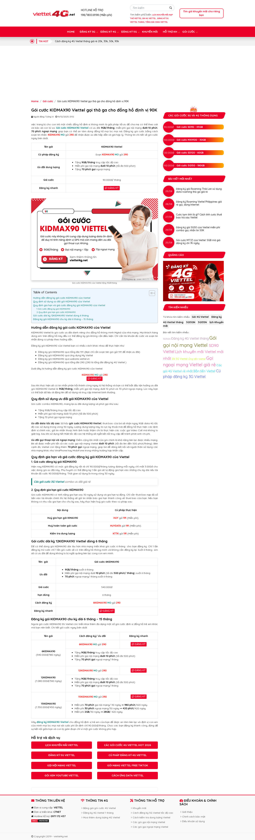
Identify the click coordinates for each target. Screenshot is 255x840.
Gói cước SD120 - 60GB (190, 152)
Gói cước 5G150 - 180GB (191, 165)
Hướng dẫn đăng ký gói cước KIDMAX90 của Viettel (62, 297)
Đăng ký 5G (129, 31)
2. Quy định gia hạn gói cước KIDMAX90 (56, 312)
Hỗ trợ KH (170, 31)
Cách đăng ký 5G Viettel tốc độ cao (153, 812)
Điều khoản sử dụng (193, 821)
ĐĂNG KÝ (112, 188)
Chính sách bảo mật (193, 816)
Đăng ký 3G (87, 31)
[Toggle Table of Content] (150, 293)
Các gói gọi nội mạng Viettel (149, 822)
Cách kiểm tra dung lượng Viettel (151, 817)
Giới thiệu (187, 811)
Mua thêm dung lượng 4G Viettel (101, 817)
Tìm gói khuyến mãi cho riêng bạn (201, 13)
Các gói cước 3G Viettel (49, 481)
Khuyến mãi (150, 31)
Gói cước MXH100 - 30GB (191, 139)
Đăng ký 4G (108, 31)
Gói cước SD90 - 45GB (190, 127)
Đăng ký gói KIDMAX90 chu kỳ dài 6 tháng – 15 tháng (63, 319)
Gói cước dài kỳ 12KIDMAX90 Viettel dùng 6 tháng (61, 315)
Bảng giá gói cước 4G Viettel (99, 808)
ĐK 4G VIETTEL (149, 18)
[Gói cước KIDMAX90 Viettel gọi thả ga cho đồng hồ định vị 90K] (53, 13)
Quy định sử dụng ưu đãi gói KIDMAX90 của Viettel (61, 301)
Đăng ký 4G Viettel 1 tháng (98, 812)
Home (71, 31)
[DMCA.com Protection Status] (40, 820)
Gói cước (188, 31)
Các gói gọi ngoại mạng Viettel (150, 826)
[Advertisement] (127, 72)
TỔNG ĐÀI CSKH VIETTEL (156, 22)
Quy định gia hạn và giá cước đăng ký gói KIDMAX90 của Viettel (69, 305)
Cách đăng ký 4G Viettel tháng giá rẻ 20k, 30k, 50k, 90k (87, 41)
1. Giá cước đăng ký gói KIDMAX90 (53, 309)
